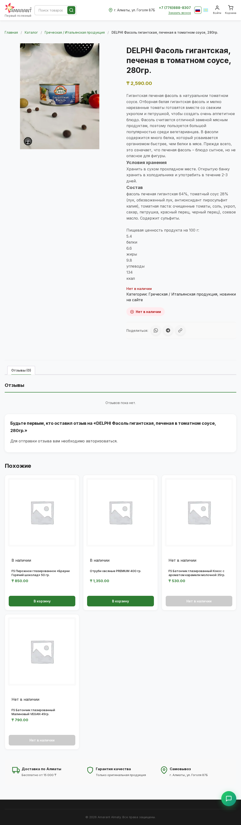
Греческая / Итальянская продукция (75, 32)
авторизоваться (101, 441)
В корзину (42, 601)
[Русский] (198, 10)
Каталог (31, 32)
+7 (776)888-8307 (175, 7)
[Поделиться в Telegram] (168, 330)
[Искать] (71, 10)
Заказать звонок (179, 13)
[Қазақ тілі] (206, 10)
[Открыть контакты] (228, 798)
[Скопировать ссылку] (180, 330)
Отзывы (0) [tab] (21, 370)
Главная (11, 32)
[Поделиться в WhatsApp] (156, 330)
